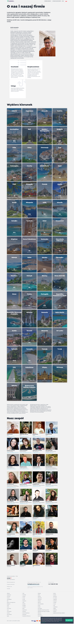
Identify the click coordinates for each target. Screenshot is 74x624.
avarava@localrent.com (24, 436)
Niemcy (39, 602)
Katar (23, 608)
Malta (39, 594)
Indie (23, 602)
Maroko (39, 596)
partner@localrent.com (11, 468)
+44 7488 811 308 (53, 584)
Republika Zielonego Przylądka (44, 611)
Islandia (23, 603)
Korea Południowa (25, 612)
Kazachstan (24, 609)
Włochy (54, 611)
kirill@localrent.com (11, 436)
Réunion (39, 612)
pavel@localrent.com (37, 436)
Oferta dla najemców (11, 582)
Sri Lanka (55, 597)
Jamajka (24, 605)
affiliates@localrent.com (50, 436)
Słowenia (55, 596)
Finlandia (24, 594)
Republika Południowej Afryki (43, 609)
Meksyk (39, 600)
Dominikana (9, 614)
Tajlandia (55, 599)
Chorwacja (9, 608)
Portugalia (40, 608)
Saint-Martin (40, 615)
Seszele (54, 594)
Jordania (24, 606)
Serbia (54, 593)
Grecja (23, 597)
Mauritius (39, 599)
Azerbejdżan (9, 599)
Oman (39, 605)
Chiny (8, 606)
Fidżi (23, 593)
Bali (7, 600)
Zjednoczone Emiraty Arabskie (59, 612)
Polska (39, 606)
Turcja (54, 603)
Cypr (8, 609)
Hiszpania (24, 600)
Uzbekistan (55, 606)
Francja (23, 596)
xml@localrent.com (36, 452)
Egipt (8, 615)
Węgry (54, 608)
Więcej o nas (9, 586)
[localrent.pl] (11, 1)
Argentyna (9, 594)
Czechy (8, 612)
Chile (8, 605)
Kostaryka (24, 614)
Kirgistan (24, 611)
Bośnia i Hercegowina (11, 602)
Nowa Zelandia (40, 603)
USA (54, 605)
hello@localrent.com (49, 452)
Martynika (40, 597)
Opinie (11, 579)
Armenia (8, 596)
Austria (8, 597)
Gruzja (23, 599)
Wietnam (55, 609)
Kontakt (8, 588)
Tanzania (55, 600)
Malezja (39, 593)
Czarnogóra (9, 611)
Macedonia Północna (26, 615)
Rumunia (39, 614)
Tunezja (54, 602)
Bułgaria (8, 603)
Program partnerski (10, 584)
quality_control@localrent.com (13, 452)
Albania (8, 593)
